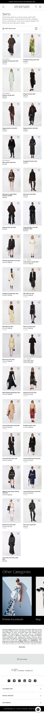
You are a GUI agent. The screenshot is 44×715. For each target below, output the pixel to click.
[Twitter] (14, 680)
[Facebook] (9, 680)
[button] (38, 709)
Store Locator (23, 659)
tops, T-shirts (23, 640)
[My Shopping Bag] (40, 7)
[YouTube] (30, 680)
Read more (22, 647)
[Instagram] (19, 680)
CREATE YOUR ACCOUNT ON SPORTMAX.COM (22, 2)
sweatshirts (34, 640)
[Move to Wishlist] (18, 36)
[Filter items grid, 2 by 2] (36, 28)
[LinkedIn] (24, 680)
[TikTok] (35, 680)
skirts (10, 629)
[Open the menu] (3, 7)
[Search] (36, 7)
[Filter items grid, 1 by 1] (40, 28)
